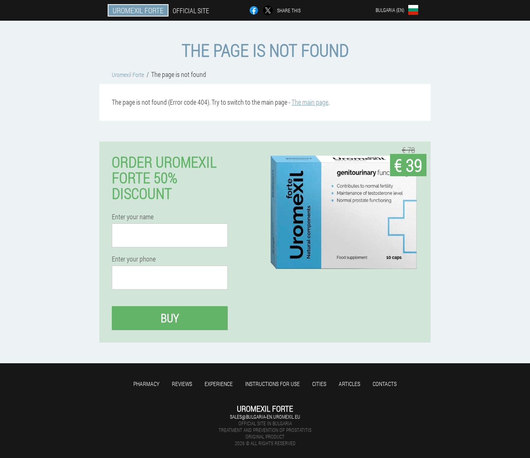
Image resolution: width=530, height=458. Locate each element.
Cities (319, 384)
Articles (349, 384)
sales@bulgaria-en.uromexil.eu (265, 416)
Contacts (385, 384)
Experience (219, 384)
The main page (310, 102)
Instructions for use (272, 384)
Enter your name (133, 216)
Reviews (182, 384)
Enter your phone (134, 259)
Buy (170, 318)
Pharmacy (146, 384)
